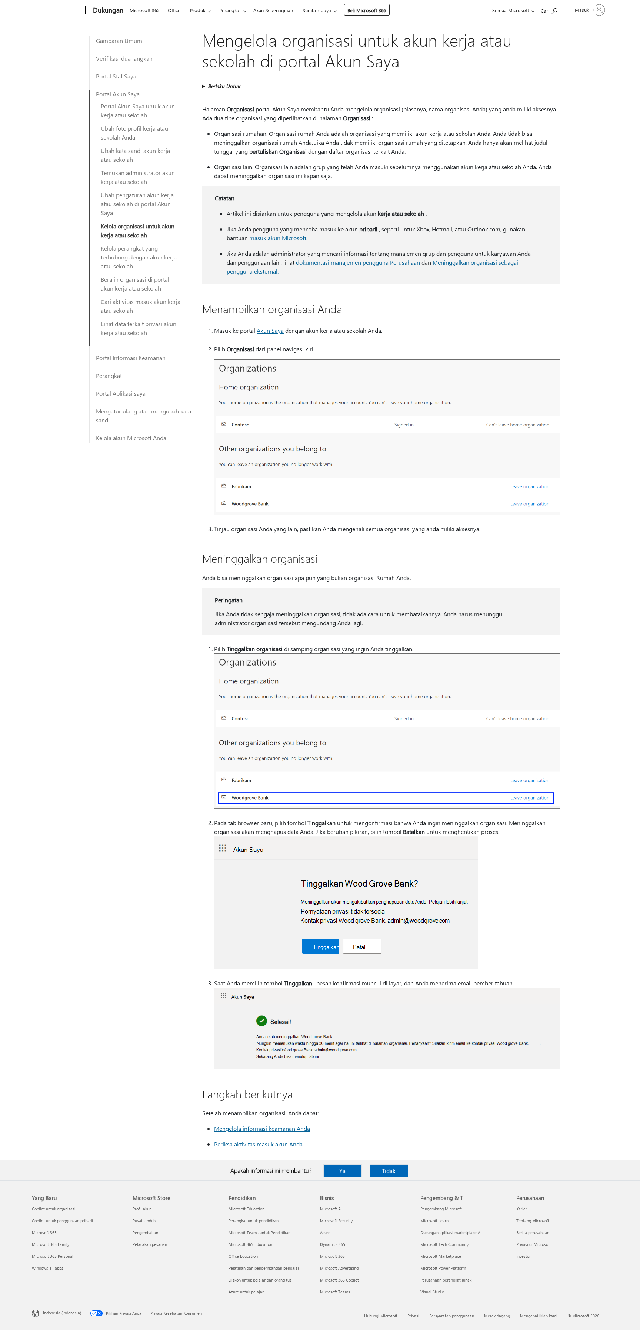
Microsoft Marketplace (440, 1256)
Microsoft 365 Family (50, 1244)
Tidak (389, 1171)
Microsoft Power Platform (443, 1268)
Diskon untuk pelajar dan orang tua (260, 1280)
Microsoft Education (246, 1209)
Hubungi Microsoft (380, 1316)
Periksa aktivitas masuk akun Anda (258, 1144)
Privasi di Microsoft (533, 1244)
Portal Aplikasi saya (121, 393)
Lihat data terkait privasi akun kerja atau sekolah (138, 328)
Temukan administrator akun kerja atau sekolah (138, 177)
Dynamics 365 (332, 1244)
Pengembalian (145, 1232)
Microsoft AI (331, 1209)
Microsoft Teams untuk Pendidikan (259, 1232)
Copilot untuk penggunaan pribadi (62, 1220)
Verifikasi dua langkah (124, 58)
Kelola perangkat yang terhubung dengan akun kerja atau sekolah (139, 257)
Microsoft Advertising (339, 1268)
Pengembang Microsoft (441, 1209)
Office (174, 10)
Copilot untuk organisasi (54, 1209)
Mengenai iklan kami (538, 1316)
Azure (325, 1232)
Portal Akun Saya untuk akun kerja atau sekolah (138, 110)
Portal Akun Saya (118, 94)
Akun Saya (270, 330)
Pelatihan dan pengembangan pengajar (264, 1268)
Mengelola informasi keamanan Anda (262, 1128)
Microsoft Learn (434, 1220)
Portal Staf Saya (116, 76)
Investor (523, 1256)
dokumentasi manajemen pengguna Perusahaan (358, 262)
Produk (197, 10)
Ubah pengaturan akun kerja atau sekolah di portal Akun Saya (137, 204)
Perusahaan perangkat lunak (445, 1280)
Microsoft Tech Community (444, 1244)
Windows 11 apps (47, 1268)
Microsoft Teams (335, 1291)
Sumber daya (317, 10)
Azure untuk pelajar (246, 1291)
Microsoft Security (336, 1220)
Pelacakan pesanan (150, 1244)
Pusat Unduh (144, 1220)
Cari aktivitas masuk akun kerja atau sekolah (140, 306)
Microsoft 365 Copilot (339, 1280)
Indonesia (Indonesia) (62, 1313)
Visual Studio (432, 1291)
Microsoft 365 (145, 10)
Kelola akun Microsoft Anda (131, 438)
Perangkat (230, 10)
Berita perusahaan (532, 1232)
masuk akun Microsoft (277, 238)
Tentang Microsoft (532, 1220)
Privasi (413, 1316)
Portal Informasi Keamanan (131, 358)
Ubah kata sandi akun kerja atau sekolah (135, 155)
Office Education (243, 1256)
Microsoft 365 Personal (52, 1256)
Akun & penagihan (273, 10)
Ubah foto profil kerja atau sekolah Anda (134, 132)
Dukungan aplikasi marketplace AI (450, 1232)
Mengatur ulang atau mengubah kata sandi (143, 415)
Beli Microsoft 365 (366, 10)
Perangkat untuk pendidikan (254, 1220)
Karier (521, 1209)
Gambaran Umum (119, 40)
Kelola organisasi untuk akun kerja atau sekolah (137, 230)
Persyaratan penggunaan (451, 1316)
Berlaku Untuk (224, 86)
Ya (342, 1171)
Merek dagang (497, 1316)
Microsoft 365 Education (250, 1244)
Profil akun (142, 1209)
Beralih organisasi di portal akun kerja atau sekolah (135, 283)
